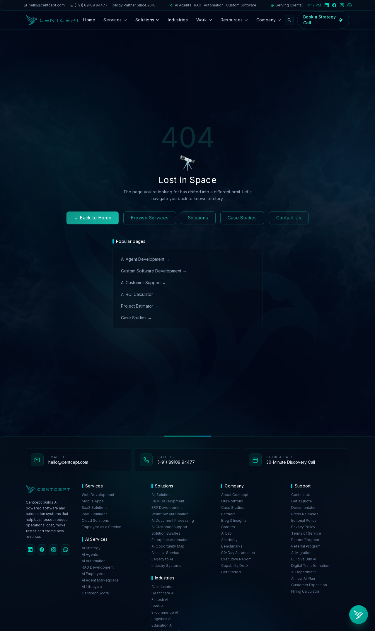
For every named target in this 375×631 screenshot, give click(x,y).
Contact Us (288, 218)
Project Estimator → (139, 305)
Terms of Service (306, 533)
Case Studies (242, 218)
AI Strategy (91, 548)
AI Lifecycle (92, 586)
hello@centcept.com (47, 5)
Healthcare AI (162, 593)
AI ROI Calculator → (139, 294)
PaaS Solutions (95, 514)
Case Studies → (136, 317)
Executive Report (236, 559)
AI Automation (93, 561)
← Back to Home (93, 218)
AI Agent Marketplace (100, 580)
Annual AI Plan (303, 578)
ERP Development (167, 507)
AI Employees (93, 574)
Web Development (98, 494)
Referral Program (306, 546)
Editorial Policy (303, 520)
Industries (178, 19)
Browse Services (149, 218)
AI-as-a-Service (165, 552)
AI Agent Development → (145, 259)
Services (112, 19)
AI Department (303, 572)
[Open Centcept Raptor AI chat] (358, 614)
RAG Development (98, 567)
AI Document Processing (172, 520)
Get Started (231, 572)
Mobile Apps (93, 501)
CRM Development (167, 501)
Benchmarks (232, 546)
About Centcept (234, 494)
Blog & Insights (234, 520)
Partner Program (305, 540)
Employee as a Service (101, 527)
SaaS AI (157, 606)
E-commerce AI (164, 612)
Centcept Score (95, 593)
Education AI (162, 625)
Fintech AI (159, 599)
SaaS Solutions (95, 507)
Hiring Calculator (305, 591)
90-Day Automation (238, 552)
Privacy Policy (303, 527)
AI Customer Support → (143, 282)
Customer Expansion (309, 585)
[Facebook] (334, 5)
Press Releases (304, 514)
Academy (229, 540)
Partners (228, 514)
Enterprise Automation (170, 540)
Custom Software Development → (154, 270)
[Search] (289, 20)
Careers (228, 527)
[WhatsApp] (349, 5)
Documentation (304, 507)
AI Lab (226, 533)
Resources (232, 19)
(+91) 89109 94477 (91, 5)
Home (89, 19)
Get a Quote (301, 501)
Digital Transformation (310, 565)
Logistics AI (161, 619)
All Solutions (162, 494)
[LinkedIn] (327, 5)
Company (266, 19)
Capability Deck (234, 565)
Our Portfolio (232, 501)
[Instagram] (342, 5)
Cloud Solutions (95, 520)
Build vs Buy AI (303, 559)
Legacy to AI (162, 559)
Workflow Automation (169, 514)
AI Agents (90, 554)
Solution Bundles (165, 533)
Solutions (144, 19)
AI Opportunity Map (168, 546)
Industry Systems (166, 565)
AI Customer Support (169, 527)
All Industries (162, 586)
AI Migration (301, 552)
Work (201, 19)
